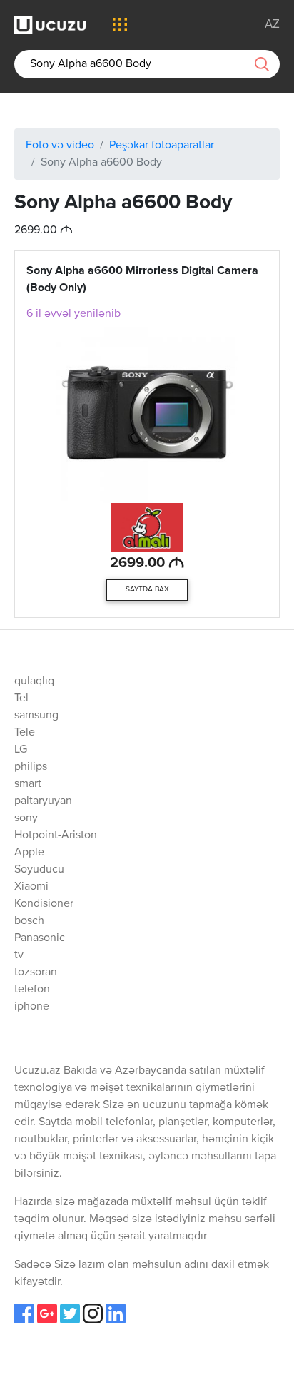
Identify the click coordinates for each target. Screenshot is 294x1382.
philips (30, 767)
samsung (36, 715)
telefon (32, 989)
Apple (29, 852)
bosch (29, 921)
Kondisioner (44, 904)
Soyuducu (39, 869)
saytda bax (147, 589)
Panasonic (39, 938)
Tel (21, 698)
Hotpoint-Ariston (55, 835)
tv (19, 955)
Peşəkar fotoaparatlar (161, 145)
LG (20, 750)
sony (26, 818)
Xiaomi (31, 887)
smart (27, 784)
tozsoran (35, 972)
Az (272, 25)
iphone (31, 1006)
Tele (24, 732)
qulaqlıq (34, 681)
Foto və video (60, 145)
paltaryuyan (43, 801)
